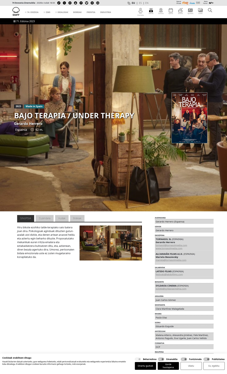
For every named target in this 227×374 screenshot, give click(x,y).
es (140, 3)
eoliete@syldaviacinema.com (171, 288)
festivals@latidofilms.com (169, 274)
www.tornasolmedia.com (169, 248)
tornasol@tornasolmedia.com (171, 245)
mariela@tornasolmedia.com (171, 260)
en (146, 3)
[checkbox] (138, 359)
